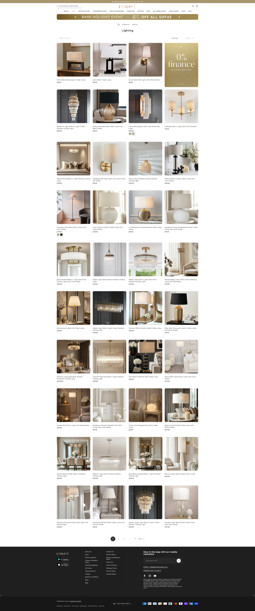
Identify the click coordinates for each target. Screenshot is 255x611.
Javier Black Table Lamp (102, 80)
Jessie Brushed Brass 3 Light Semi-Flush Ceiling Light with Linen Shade (71, 281)
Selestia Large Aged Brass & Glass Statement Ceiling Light (70, 378)
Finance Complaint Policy (91, 561)
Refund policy (60, 606)
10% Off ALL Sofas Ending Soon (121, 1)
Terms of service (75, 606)
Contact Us (110, 552)
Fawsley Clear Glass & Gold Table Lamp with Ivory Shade (180, 523)
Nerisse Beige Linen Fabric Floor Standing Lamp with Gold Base (181, 281)
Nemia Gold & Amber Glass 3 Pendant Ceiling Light (71, 475)
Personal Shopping (91, 565)
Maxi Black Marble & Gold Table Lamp (143, 377)
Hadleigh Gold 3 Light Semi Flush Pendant (181, 126)
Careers (87, 574)
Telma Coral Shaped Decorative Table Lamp (143, 426)
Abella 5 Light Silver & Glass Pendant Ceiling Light (107, 475)
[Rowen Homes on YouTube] (155, 576)
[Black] (61, 234)
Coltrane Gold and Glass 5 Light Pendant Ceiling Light (108, 378)
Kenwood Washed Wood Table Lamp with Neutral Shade (109, 523)
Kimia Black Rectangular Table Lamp (71, 80)
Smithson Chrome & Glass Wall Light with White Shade (72, 523)
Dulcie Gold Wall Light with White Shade (144, 80)
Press (87, 580)
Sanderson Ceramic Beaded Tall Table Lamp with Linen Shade (107, 426)
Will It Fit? (109, 562)
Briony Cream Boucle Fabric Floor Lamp (180, 474)
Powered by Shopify (75, 601)
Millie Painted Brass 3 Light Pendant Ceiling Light (73, 180)
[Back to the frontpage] (119, 25)
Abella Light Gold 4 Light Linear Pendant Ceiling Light (108, 329)
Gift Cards (88, 568)
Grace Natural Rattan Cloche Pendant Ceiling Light (143, 180)
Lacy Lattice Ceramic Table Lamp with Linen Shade (108, 228)
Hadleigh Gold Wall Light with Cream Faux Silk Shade (109, 180)
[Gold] (130, 133)
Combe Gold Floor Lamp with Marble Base (73, 425)
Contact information (92, 606)
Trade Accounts (90, 571)
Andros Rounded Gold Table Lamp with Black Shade (108, 127)
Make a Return (111, 554)
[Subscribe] (179, 561)
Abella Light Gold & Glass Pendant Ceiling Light (109, 281)
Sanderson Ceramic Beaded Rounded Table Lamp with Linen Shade (181, 228)
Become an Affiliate (91, 577)
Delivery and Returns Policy (113, 558)
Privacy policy (67, 606)
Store (87, 554)
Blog (86, 583)
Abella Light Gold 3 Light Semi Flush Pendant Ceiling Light (142, 281)
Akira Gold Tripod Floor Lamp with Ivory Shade (180, 378)
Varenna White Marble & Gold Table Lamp (145, 328)
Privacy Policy (111, 571)
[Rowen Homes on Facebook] (144, 576)
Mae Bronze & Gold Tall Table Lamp (70, 328)
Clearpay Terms (111, 568)
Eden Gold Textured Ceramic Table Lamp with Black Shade (180, 329)
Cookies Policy (111, 574)
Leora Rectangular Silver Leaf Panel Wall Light (144, 127)
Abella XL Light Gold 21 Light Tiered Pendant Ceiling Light (71, 127)
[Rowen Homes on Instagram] (150, 576)
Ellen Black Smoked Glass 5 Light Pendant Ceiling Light (145, 475)
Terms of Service (111, 565)
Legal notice (101, 606)
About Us (88, 552)
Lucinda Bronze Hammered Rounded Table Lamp (145, 228)
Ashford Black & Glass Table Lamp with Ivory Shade (180, 180)
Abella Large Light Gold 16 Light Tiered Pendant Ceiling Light (144, 523)
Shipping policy (83, 606)
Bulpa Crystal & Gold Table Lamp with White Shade (179, 426)
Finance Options (90, 557)
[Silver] (133, 133)
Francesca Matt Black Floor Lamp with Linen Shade (71, 228)
